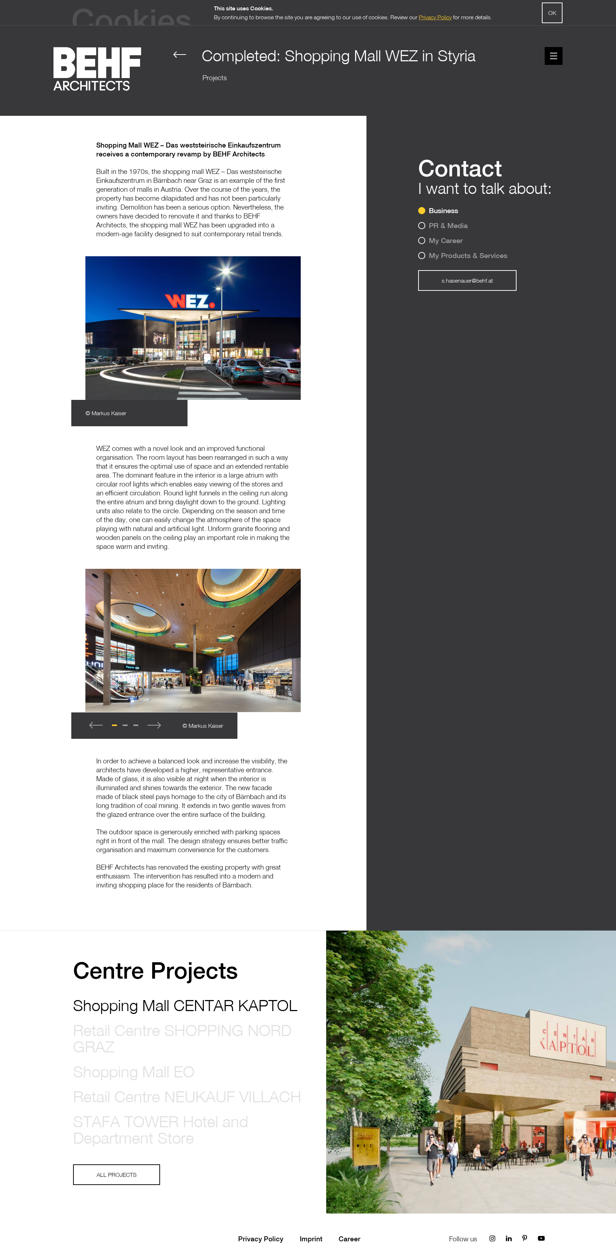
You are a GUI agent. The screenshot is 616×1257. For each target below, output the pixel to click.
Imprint (311, 1239)
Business (443, 210)
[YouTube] (541, 1238)
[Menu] (554, 56)
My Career (446, 240)
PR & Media (448, 225)
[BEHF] (97, 69)
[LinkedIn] (509, 1238)
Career (349, 1239)
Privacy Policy (260, 1239)
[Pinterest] (524, 1238)
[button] (114, 725)
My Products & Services (468, 255)
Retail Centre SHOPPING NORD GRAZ (182, 1038)
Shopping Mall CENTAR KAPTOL (185, 1005)
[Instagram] (492, 1238)
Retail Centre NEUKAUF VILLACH (187, 1096)
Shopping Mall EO (134, 1071)
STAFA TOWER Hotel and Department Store (160, 1129)
